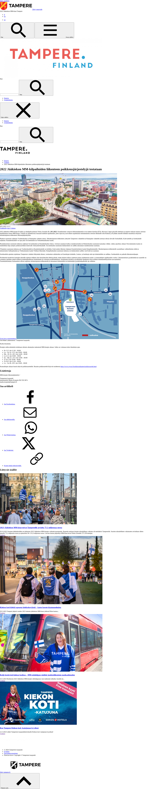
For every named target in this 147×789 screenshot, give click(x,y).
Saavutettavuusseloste (11, 753)
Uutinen (6, 162)
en (5, 16)
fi (4, 14)
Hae (2, 37)
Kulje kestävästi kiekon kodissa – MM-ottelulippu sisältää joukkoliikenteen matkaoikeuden (37, 675)
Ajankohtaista (8, 100)
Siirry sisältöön (4, 1)
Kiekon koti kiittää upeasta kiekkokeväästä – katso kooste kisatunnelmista (30, 607)
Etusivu (6, 98)
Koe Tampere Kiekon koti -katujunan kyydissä (19, 728)
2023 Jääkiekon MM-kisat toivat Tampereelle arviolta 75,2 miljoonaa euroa (31, 528)
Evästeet (6, 751)
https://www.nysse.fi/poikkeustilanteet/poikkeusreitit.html (78, 366)
